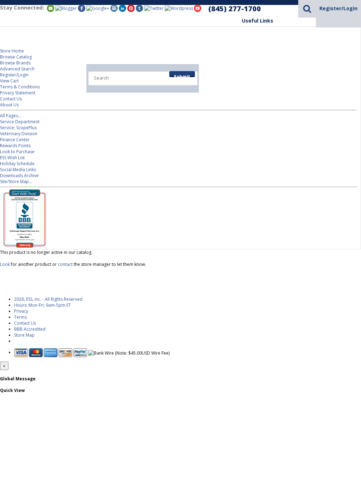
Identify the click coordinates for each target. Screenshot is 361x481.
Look (5, 264)
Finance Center (15, 140)
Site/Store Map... (16, 182)
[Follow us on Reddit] (97, 8)
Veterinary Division (330, 71)
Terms (20, 317)
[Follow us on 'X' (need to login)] (154, 8)
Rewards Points (15, 146)
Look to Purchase (17, 152)
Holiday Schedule (17, 164)
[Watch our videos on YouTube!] (197, 8)
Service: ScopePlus (18, 128)
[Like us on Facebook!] (81, 8)
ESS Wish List (12, 158)
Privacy (21, 311)
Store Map (24, 335)
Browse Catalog (16, 57)
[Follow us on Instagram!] (114, 8)
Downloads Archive (19, 176)
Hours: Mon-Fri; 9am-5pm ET (42, 305)
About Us (9, 105)
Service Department (268, 71)
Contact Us (11, 99)
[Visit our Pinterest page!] (131, 8)
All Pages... (10, 116)
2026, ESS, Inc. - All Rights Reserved (48, 299)
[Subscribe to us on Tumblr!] (139, 8)
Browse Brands (15, 63)
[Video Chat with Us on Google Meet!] (179, 8)
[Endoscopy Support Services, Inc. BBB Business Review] (23, 246)
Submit (182, 75)
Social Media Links (18, 170)
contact (65, 264)
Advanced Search (17, 69)
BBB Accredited (29, 329)
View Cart (9, 81)
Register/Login (338, 8)
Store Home (12, 51)
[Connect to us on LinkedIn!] (122, 8)
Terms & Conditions (20, 87)
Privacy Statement (17, 93)
